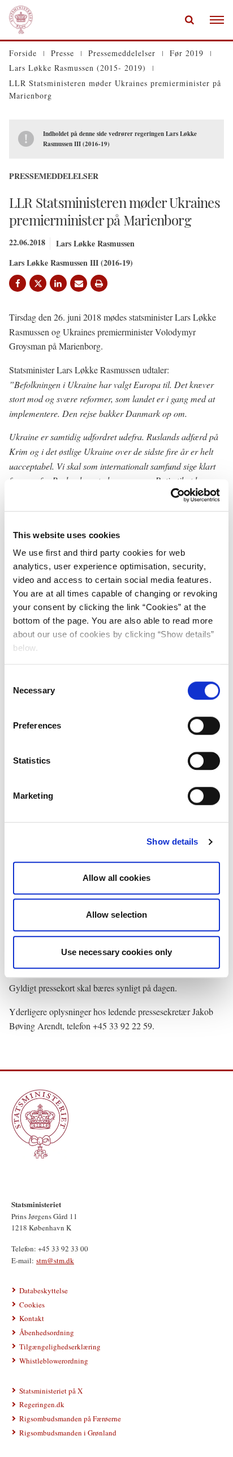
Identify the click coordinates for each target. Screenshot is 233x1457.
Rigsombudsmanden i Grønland (67, 1433)
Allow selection (117, 914)
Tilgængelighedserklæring (60, 1346)
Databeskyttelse (43, 1290)
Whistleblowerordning (53, 1361)
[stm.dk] (116, 1123)
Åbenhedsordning (46, 1332)
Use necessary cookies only (116, 952)
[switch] (204, 726)
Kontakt (31, 1318)
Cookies (32, 1305)
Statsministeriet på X (51, 1391)
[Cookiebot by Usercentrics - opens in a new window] (170, 495)
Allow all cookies (116, 878)
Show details (172, 841)
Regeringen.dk (41, 1404)
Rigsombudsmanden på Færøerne (70, 1418)
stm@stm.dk (55, 1260)
